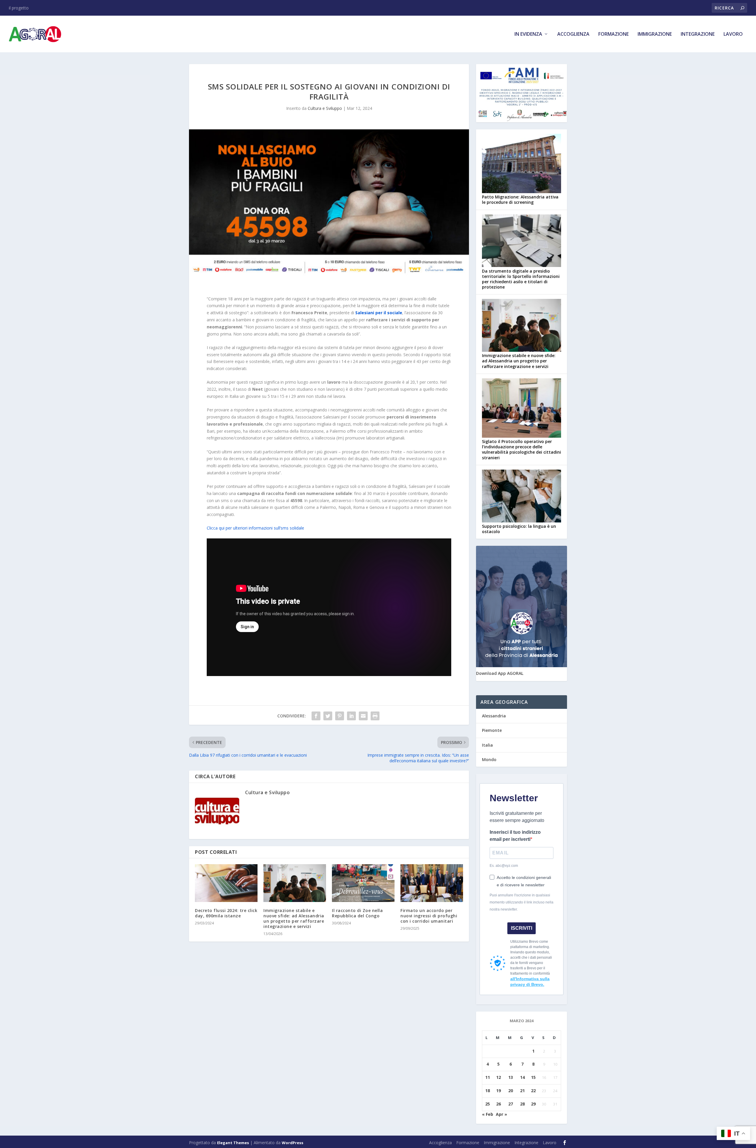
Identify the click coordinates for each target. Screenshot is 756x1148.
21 (522, 1090)
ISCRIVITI (521, 928)
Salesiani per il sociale (378, 312)
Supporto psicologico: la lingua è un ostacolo (519, 528)
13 (510, 1077)
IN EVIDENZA (528, 34)
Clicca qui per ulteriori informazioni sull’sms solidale (255, 528)
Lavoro (733, 34)
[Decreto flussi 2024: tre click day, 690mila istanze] (226, 883)
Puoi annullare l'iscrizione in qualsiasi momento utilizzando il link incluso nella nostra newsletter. (521, 902)
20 (510, 1090)
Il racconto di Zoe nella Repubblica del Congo (357, 913)
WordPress (292, 1142)
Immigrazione (655, 34)
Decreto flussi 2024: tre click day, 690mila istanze (226, 913)
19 (498, 1090)
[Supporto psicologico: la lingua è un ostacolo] (521, 497)
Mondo (489, 759)
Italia (487, 745)
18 (487, 1090)
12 (498, 1077)
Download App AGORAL (499, 673)
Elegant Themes (233, 1142)
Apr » (501, 1114)
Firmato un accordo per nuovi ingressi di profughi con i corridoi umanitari (428, 916)
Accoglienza (573, 34)
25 (487, 1104)
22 (533, 1090)
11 (487, 1077)
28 (522, 1104)
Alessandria (494, 716)
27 (510, 1104)
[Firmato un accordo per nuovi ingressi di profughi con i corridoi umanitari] (431, 883)
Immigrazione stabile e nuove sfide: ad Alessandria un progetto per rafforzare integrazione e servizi (293, 918)
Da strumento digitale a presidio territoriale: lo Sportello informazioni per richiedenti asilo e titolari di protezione (521, 279)
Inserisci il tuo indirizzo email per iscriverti (515, 836)
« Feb (487, 1114)
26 (498, 1104)
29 (533, 1104)
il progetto (19, 8)
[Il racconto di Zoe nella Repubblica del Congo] (363, 883)
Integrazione (698, 34)
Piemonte (492, 730)
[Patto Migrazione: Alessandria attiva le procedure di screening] (521, 164)
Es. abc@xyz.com (504, 866)
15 (533, 1077)
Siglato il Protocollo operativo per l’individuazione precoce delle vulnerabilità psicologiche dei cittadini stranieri (521, 449)
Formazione (613, 34)
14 (522, 1077)
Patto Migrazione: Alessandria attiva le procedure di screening (520, 199)
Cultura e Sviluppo (325, 108)
